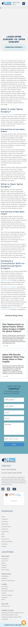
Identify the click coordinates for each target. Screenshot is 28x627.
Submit (14, 444)
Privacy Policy (5, 539)
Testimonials (5, 531)
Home (3, 516)
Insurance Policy (6, 526)
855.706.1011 (17, 473)
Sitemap (4, 546)
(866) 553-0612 (15, 307)
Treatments (5, 521)
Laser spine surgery (7, 114)
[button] (23, 3)
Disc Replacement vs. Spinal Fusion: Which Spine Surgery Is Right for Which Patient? (13, 327)
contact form (5, 309)
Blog (3, 534)
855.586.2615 (15, 393)
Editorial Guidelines (7, 541)
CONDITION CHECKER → (14, 625)
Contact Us (5, 529)
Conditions (5, 519)
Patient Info (5, 524)
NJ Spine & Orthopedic (9, 287)
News (3, 536)
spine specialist (5, 280)
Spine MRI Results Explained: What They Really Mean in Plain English (13, 358)
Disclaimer (5, 544)
